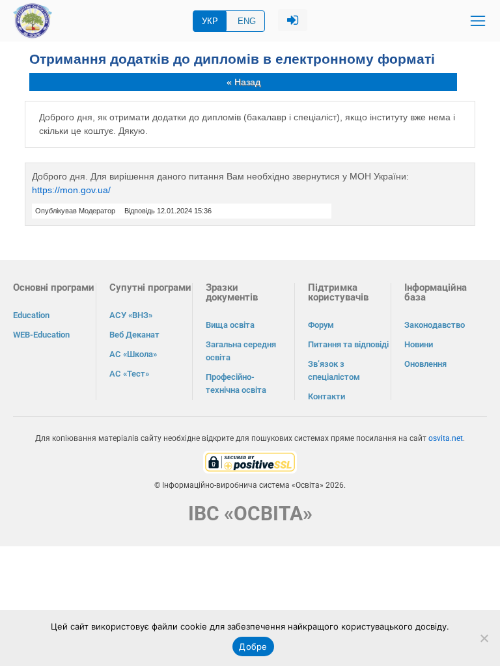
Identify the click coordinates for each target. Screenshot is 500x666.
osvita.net (445, 438)
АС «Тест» (129, 374)
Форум (321, 325)
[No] (483, 638)
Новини (418, 344)
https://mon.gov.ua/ (71, 190)
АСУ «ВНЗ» (130, 315)
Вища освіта (230, 325)
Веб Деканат (134, 335)
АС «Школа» (133, 354)
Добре (253, 646)
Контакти (326, 396)
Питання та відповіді (348, 344)
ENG (247, 21)
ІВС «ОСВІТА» (250, 513)
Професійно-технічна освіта (236, 383)
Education (31, 315)
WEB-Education (41, 335)
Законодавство (434, 325)
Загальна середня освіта (241, 351)
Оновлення (425, 364)
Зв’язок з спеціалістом (334, 370)
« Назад (243, 82)
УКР (210, 21)
